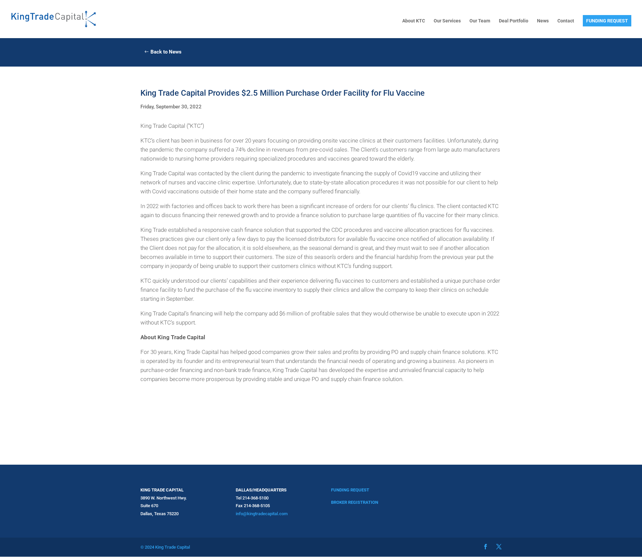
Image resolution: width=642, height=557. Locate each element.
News (543, 20)
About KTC (413, 20)
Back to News (166, 52)
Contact (565, 20)
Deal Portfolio (513, 20)
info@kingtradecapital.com (262, 513)
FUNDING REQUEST (607, 20)
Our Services (447, 20)
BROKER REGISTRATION (354, 502)
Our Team (479, 20)
